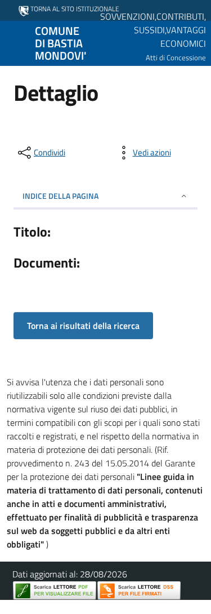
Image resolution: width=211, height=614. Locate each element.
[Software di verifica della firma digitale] (139, 590)
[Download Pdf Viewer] (54, 590)
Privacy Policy (56, 607)
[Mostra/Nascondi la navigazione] (13, 42)
